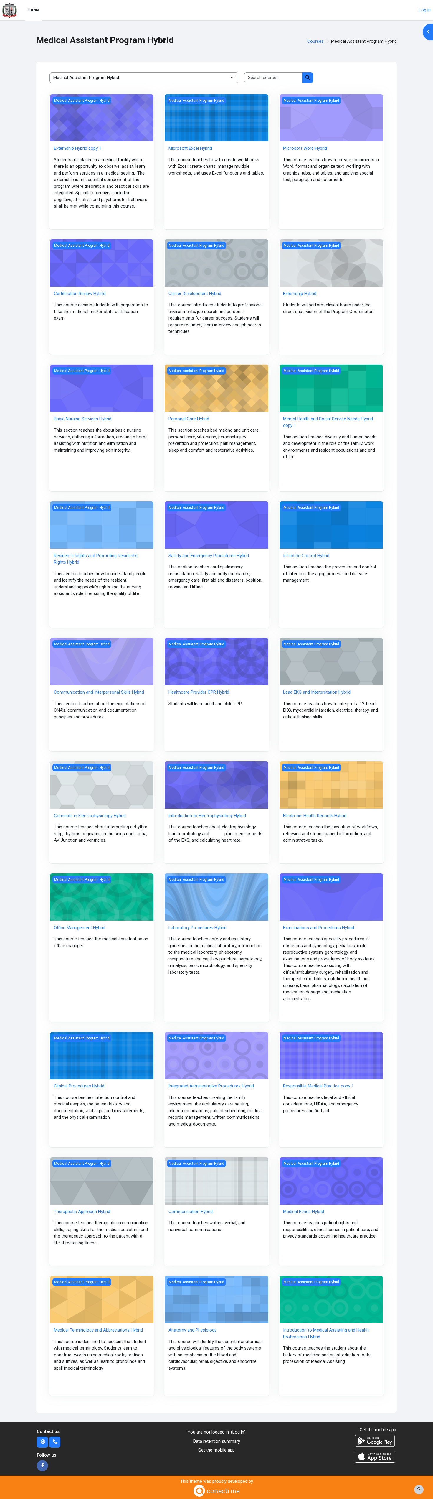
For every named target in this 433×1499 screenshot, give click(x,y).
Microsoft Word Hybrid (305, 148)
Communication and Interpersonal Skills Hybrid (99, 692)
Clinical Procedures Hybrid (79, 1086)
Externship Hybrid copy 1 (77, 148)
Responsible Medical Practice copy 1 (318, 1086)
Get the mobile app (216, 1450)
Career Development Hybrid (194, 293)
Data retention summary (216, 1441)
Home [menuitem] (33, 10)
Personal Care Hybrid (188, 419)
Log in (425, 10)
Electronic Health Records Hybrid (314, 815)
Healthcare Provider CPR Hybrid (198, 692)
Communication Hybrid (190, 1211)
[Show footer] (419, 1489)
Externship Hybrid (299, 293)
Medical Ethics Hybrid (303, 1211)
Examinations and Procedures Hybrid (318, 927)
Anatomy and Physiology (192, 1330)
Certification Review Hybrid (79, 293)
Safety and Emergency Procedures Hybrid (208, 555)
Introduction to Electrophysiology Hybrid (207, 815)
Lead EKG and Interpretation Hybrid (317, 692)
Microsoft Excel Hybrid (190, 148)
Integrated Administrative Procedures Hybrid (211, 1086)
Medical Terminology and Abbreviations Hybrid (98, 1330)
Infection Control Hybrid (306, 555)
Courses (315, 41)
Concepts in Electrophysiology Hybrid (90, 815)
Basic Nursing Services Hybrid (82, 419)
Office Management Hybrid (79, 927)
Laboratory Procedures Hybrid (197, 927)
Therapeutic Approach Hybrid (82, 1211)
